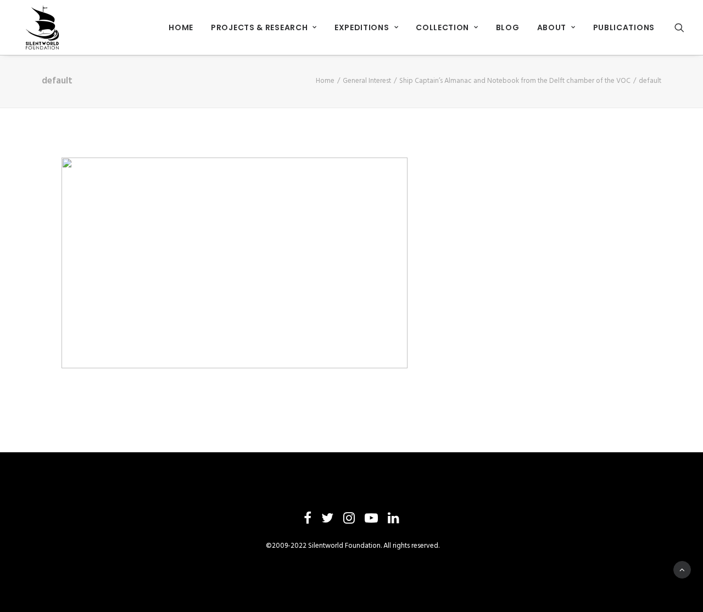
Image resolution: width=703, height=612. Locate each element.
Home (325, 81)
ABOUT (552, 27)
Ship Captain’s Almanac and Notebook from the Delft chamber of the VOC (515, 81)
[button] (679, 27)
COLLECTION (442, 27)
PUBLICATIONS (624, 27)
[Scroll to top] (682, 569)
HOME (181, 27)
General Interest (367, 81)
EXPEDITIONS (361, 27)
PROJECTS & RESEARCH (259, 27)
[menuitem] (181, 27)
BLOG (508, 27)
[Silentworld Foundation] (43, 27)
